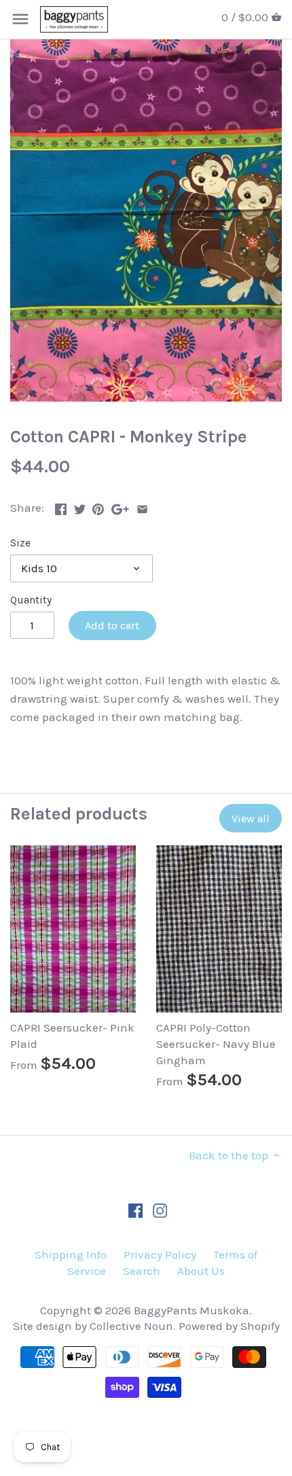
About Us (201, 1271)
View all (251, 818)
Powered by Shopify (229, 1326)
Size (20, 543)
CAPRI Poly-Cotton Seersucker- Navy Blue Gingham (216, 1044)
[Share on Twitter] (80, 506)
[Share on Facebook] (61, 506)
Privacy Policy (160, 1254)
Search (141, 1271)
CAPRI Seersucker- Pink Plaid (72, 1036)
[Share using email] (142, 506)
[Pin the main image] (98, 506)
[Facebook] (135, 1210)
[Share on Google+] (120, 506)
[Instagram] (160, 1210)
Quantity (31, 600)
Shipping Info (71, 1254)
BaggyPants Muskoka (191, 1310)
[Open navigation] (20, 19)
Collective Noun (131, 1326)
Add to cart (112, 625)
